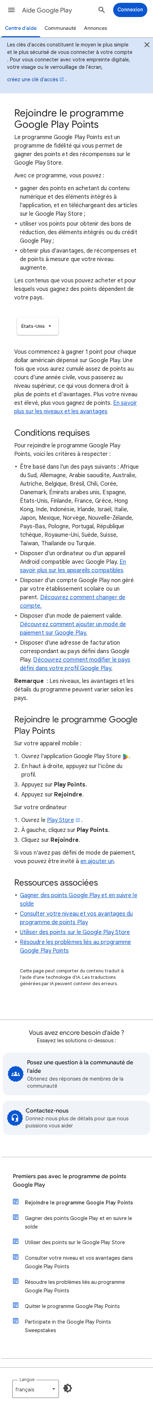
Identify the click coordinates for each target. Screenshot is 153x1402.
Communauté (60, 28)
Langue (27, 1379)
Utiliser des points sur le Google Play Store (75, 932)
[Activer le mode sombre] (67, 1388)
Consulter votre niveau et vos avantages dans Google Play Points (79, 1262)
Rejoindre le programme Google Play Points (79, 1202)
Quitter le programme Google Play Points (72, 1306)
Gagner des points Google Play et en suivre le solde (78, 1222)
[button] (11, 9)
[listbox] (37, 326)
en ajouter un (97, 861)
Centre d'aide (21, 28)
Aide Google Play (47, 10)
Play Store (60, 820)
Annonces (95, 28)
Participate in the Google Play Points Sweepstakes (68, 1326)
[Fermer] (147, 45)
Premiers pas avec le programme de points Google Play (69, 1180)
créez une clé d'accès (32, 79)
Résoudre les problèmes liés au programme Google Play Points (75, 1286)
